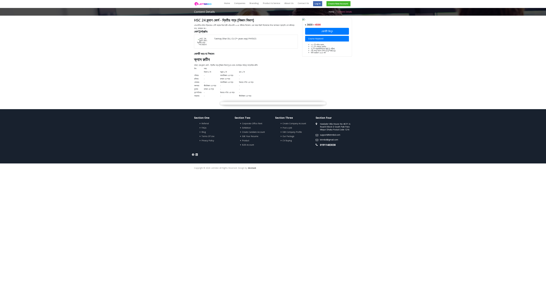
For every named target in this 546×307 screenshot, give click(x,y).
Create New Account (338, 3)
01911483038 (328, 145)
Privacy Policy (207, 140)
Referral (205, 123)
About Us (288, 3)
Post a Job (287, 127)
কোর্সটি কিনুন (327, 31)
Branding (254, 3)
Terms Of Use (207, 136)
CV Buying (287, 140)
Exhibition (246, 127)
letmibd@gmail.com (329, 139)
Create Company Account (294, 123)
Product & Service (271, 3)
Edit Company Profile (292, 132)
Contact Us (303, 3)
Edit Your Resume (250, 136)
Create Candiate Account (253, 132)
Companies (239, 3)
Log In (318, 3)
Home (227, 3)
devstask (252, 168)
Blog (203, 132)
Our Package (288, 136)
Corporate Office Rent (252, 123)
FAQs (203, 127)
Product (245, 140)
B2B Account (248, 144)
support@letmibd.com (330, 134)
